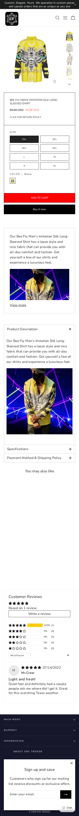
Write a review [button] (39, 614)
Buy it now (39, 209)
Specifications (39, 449)
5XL (55, 148)
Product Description (40, 329)
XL (54, 165)
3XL (55, 139)
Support (10, 730)
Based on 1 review (23, 608)
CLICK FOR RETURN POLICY (25, 117)
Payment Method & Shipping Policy (39, 457)
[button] (17, 625)
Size (13, 132)
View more (18, 305)
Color (20, 174)
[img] (31, 667)
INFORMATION (14, 741)
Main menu (12, 719)
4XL (24, 148)
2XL (24, 139)
